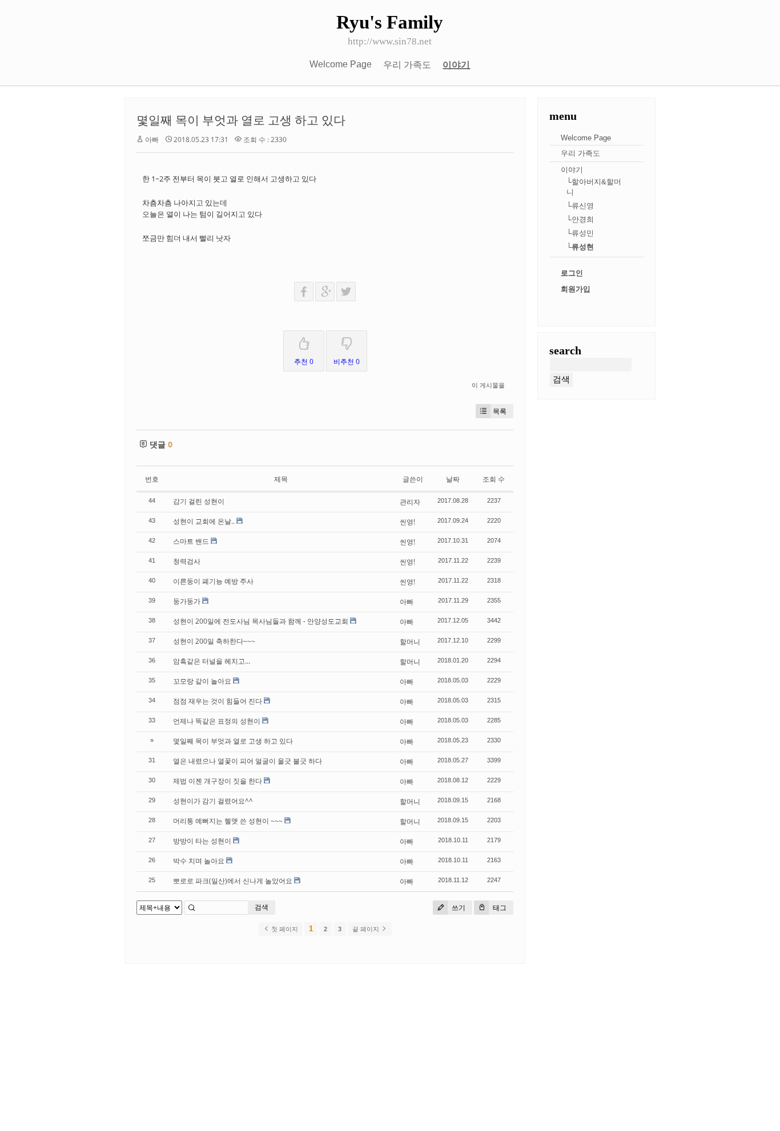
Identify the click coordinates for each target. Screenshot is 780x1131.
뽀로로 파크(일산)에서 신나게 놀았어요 (232, 881)
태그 (498, 907)
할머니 (410, 642)
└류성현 (580, 247)
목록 (499, 411)
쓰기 (457, 907)
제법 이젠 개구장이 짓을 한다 (217, 781)
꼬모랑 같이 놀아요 (202, 681)
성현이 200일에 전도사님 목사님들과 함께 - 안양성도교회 (260, 621)
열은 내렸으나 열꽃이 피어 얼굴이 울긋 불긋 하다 (247, 761)
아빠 (152, 139)
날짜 (453, 479)
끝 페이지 (366, 929)
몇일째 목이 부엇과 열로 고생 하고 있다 (240, 120)
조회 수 (494, 479)
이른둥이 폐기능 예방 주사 (213, 581)
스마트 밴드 (191, 541)
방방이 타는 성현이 (202, 841)
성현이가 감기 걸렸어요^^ (213, 801)
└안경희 (580, 219)
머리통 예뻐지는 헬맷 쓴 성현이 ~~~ (228, 821)
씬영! (407, 522)
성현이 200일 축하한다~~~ (214, 641)
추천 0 (303, 361)
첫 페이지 (284, 929)
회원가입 (575, 289)
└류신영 (580, 205)
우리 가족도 (407, 65)
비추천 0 (346, 361)
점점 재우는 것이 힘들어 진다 (217, 701)
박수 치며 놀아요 (198, 861)
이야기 (456, 65)
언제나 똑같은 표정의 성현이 (216, 721)
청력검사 (186, 561)
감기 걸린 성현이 (198, 501)
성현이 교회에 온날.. (204, 521)
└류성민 (580, 233)
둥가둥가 (186, 601)
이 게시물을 (488, 385)
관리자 (410, 502)
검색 (261, 907)
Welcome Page (340, 64)
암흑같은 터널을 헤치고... (211, 661)
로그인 (572, 273)
